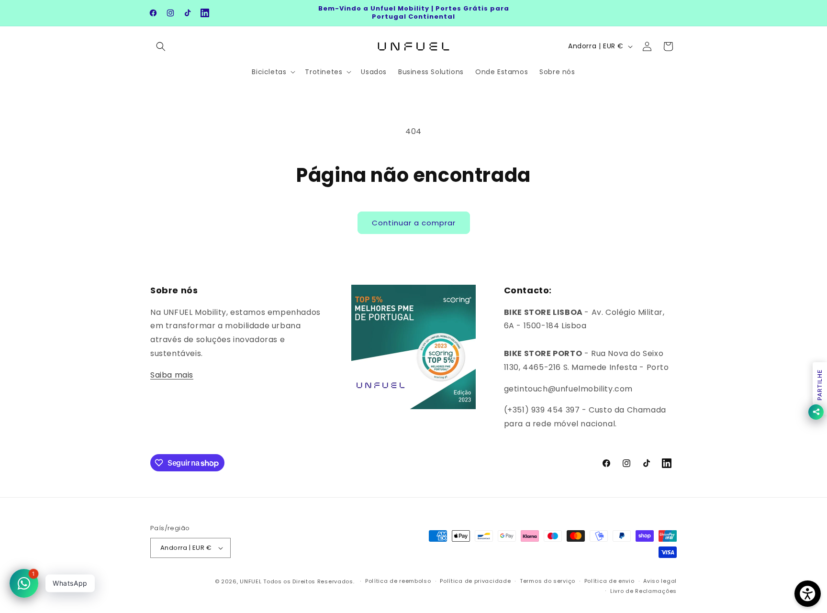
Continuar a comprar (414, 223)
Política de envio (609, 581)
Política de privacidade (475, 581)
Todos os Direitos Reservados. (309, 581)
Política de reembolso (398, 581)
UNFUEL (250, 581)
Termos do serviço (547, 581)
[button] (160, 46)
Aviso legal (660, 581)
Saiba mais (171, 374)
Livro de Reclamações (643, 591)
